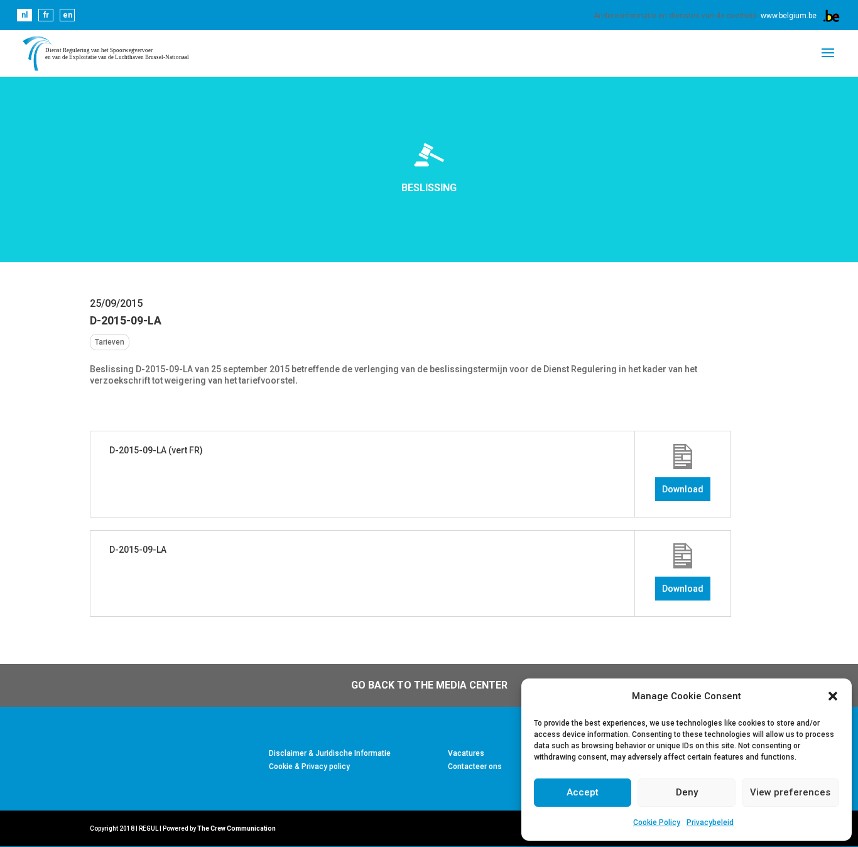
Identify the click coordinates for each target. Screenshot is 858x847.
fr (46, 15)
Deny (687, 792)
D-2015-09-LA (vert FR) (156, 450)
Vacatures (466, 753)
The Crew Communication (236, 828)
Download (682, 489)
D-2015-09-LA (137, 550)
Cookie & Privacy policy (309, 766)
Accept (583, 792)
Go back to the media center (429, 685)
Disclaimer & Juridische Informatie (330, 753)
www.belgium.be (789, 15)
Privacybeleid (710, 822)
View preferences (790, 792)
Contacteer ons (475, 766)
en (67, 15)
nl (24, 15)
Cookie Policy (656, 822)
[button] (833, 696)
